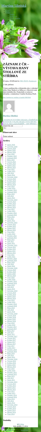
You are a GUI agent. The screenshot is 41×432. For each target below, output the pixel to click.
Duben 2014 (11, 410)
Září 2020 (10, 264)
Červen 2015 (11, 384)
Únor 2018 (11, 323)
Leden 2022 (11, 234)
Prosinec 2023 (12, 190)
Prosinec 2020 (12, 258)
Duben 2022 (11, 228)
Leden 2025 (11, 171)
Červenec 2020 (12, 268)
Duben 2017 (11, 342)
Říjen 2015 (11, 376)
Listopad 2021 (12, 238)
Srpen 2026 (11, 145)
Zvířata (12, 37)
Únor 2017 (11, 346)
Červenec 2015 (12, 382)
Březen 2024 (11, 184)
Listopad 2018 (12, 306)
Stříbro (12, 33)
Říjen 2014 (11, 399)
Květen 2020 (11, 272)
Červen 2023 (11, 202)
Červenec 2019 (12, 291)
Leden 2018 (11, 325)
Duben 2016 (11, 365)
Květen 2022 (11, 226)
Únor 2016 (11, 369)
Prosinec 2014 (12, 395)
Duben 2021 (11, 251)
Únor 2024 (11, 186)
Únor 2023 (11, 209)
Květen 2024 (11, 181)
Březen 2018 (11, 321)
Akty (11, 26)
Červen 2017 (11, 338)
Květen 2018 (11, 317)
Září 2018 (10, 310)
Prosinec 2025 (12, 156)
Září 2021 (10, 241)
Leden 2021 (11, 257)
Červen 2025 (11, 162)
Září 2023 (10, 196)
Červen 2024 (11, 179)
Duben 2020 (11, 274)
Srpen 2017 (11, 334)
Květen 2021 (11, 249)
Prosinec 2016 (12, 350)
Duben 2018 (11, 319)
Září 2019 (10, 287)
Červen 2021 (11, 247)
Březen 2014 (11, 412)
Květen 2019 (11, 295)
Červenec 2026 (12, 147)
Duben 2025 (11, 165)
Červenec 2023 (12, 200)
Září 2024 (10, 173)
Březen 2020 (11, 276)
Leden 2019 (11, 302)
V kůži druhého (15, 18)
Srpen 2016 (11, 357)
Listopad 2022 (12, 215)
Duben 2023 (11, 205)
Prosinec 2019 (12, 281)
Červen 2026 (11, 148)
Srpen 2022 (11, 221)
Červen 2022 (11, 224)
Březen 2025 (11, 167)
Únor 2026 (11, 154)
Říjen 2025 (11, 160)
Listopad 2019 (12, 283)
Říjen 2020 (11, 262)
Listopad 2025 (12, 158)
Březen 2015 (11, 389)
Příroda (12, 31)
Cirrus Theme (7, 430)
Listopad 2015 (12, 374)
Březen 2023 (11, 207)
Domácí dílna (14, 43)
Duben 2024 (11, 183)
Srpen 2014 (11, 403)
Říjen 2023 (11, 194)
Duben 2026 (11, 150)
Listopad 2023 (12, 192)
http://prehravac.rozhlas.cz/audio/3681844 (17, 97)
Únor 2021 (11, 255)
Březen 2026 (11, 152)
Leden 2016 (11, 370)
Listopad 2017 (12, 329)
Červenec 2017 (12, 336)
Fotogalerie (9, 24)
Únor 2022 (11, 232)
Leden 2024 (11, 188)
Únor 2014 (11, 414)
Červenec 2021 (12, 245)
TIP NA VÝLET (11, 50)
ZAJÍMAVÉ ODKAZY (14, 49)
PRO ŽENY (10, 41)
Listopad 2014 (12, 397)
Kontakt (8, 52)
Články (8, 12)
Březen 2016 (11, 367)
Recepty (12, 45)
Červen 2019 (11, 293)
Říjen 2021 (11, 240)
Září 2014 (10, 401)
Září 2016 (10, 355)
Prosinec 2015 (12, 372)
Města (12, 28)
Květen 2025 (11, 164)
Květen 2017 (11, 340)
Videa (7, 39)
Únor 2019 (11, 300)
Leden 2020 (11, 279)
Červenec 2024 (12, 177)
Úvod (7, 11)
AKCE (8, 22)
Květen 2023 (11, 203)
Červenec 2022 (12, 222)
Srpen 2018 (11, 312)
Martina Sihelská (13, 5)
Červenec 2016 (12, 359)
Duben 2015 (11, 388)
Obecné (12, 20)
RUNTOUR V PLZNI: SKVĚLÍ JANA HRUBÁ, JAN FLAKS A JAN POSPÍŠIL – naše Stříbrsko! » (20, 123)
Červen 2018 (11, 315)
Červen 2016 (11, 361)
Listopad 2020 (12, 260)
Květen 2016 (11, 363)
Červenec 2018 (12, 314)
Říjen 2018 (11, 308)
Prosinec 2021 (12, 236)
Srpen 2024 (11, 175)
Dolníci (12, 14)
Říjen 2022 (11, 217)
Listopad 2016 (12, 351)
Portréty (12, 30)
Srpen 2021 (11, 243)
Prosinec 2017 (12, 327)
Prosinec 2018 (12, 304)
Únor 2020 (11, 277)
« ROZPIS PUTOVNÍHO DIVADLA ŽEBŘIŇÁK (20, 120)
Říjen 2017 (11, 331)
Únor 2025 (11, 169)
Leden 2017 (11, 348)
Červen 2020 (11, 270)
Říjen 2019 (11, 285)
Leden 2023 (11, 211)
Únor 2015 (11, 391)
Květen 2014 (11, 408)
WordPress (24, 430)
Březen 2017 (11, 344)
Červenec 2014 (12, 405)
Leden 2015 (11, 393)
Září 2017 (10, 333)
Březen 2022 (11, 230)
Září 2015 (10, 378)
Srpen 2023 (11, 198)
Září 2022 (10, 219)
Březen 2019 (11, 298)
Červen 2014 (11, 407)
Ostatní (12, 35)
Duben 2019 (11, 296)
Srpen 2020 (11, 266)
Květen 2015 (11, 386)
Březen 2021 (11, 253)
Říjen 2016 (11, 353)
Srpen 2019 (11, 289)
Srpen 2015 (11, 380)
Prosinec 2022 (12, 213)
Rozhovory (13, 16)
